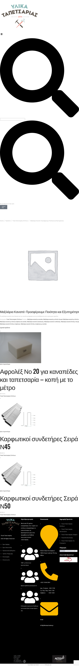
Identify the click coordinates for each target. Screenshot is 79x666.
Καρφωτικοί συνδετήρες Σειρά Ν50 (39, 501)
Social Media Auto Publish (33, 664)
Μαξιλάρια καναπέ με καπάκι (35, 319)
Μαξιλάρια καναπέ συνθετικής (52, 322)
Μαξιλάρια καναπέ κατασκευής (35, 322)
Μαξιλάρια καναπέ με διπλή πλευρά (53, 319)
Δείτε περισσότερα (5, 364)
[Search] (39, 117)
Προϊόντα (8, 221)
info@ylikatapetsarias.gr (46, 625)
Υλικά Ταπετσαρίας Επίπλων (20, 221)
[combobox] (12, 119)
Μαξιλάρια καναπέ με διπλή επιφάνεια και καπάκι (13, 322)
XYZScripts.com (48, 664)
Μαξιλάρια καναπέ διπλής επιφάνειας (10, 324)
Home (2, 221)
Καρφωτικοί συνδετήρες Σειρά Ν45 (39, 442)
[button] (39, 34)
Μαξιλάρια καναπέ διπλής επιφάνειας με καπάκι (34, 324)
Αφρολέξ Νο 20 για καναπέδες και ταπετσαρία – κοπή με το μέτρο (39, 379)
